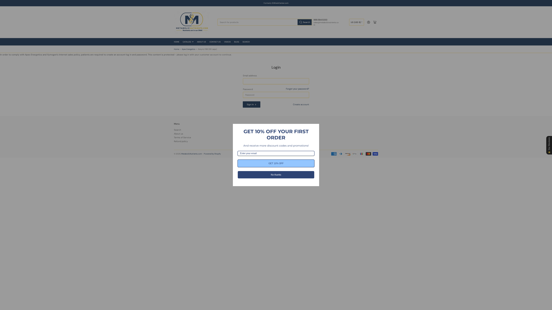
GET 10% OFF (276, 163)
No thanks (276, 175)
